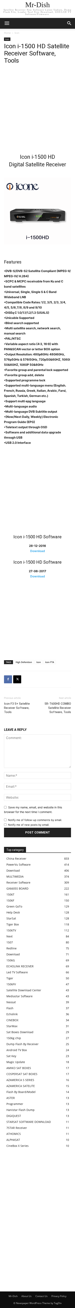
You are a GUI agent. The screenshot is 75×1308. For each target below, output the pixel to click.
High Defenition (24, 662)
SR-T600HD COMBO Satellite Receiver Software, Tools (58, 708)
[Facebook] (8, 679)
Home (7, 33)
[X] (17, 679)
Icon (17, 33)
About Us (26, 1296)
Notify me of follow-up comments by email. (35, 820)
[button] (69, 23)
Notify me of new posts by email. (28, 824)
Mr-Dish (13, 1296)
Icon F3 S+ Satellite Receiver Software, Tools (17, 708)
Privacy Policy (58, 1296)
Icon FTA (49, 662)
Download (37, 551)
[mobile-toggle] (6, 23)
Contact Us (41, 1296)
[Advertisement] (37, 109)
